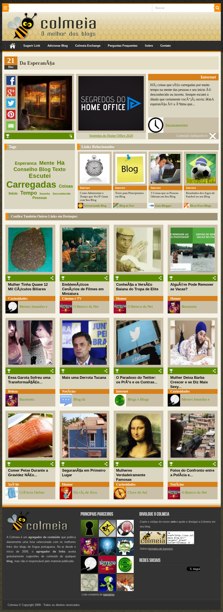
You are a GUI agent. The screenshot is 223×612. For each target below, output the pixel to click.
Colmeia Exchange (87, 45)
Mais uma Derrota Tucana (84, 377)
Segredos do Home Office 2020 (111, 136)
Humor (121, 298)
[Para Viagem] (107, 535)
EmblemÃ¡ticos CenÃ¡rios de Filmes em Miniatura (83, 289)
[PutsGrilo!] (107, 590)
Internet (122, 391)
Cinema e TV (72, 298)
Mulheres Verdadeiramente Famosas (130, 475)
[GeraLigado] (125, 554)
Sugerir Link (31, 45)
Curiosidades (17, 298)
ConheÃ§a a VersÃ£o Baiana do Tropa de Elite (137, 286)
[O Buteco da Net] (107, 572)
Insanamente (177, 125)
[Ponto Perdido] (89, 535)
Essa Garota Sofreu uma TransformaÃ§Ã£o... (29, 379)
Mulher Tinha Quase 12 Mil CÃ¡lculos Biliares (28, 286)
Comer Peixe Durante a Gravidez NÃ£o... (28, 472)
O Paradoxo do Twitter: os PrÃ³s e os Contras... (136, 379)
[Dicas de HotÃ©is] (125, 535)
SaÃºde (13, 484)
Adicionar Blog (57, 45)
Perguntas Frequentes (122, 45)
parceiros (108, 594)
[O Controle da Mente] (107, 554)
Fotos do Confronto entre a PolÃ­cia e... (192, 472)
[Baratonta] (89, 554)
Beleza (13, 391)
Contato (165, 45)
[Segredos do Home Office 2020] (111, 129)
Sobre (149, 45)
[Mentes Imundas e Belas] (89, 572)
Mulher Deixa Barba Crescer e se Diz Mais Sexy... (189, 382)
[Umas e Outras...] (89, 590)
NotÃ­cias (69, 391)
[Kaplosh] (125, 590)
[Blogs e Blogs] (125, 572)
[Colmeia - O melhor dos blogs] (22, 39)
